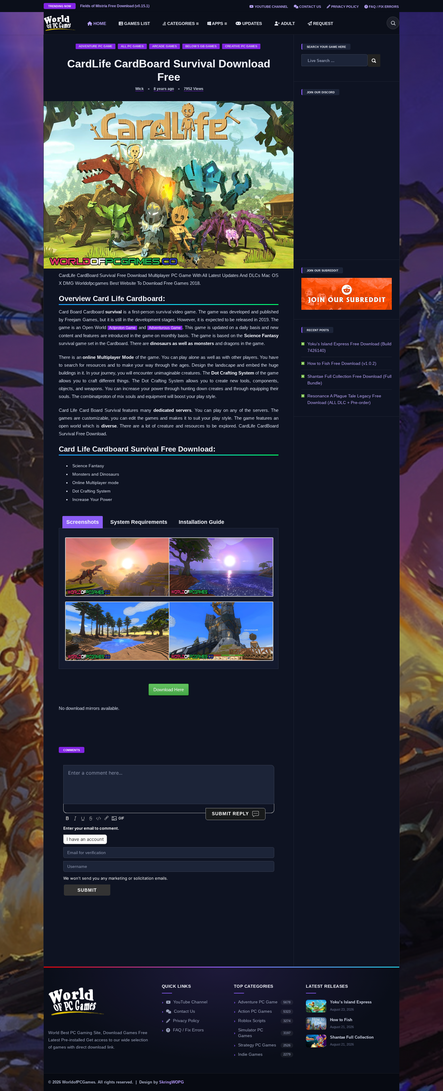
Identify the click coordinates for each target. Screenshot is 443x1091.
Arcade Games (164, 46)
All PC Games (132, 46)
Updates (251, 23)
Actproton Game (122, 328)
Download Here (168, 689)
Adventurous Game (165, 328)
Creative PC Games (241, 46)
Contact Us (309, 6)
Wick (139, 89)
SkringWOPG (171, 1082)
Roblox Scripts (264, 1020)
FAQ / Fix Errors (383, 6)
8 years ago (164, 89)
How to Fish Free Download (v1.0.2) (341, 363)
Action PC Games (264, 1011)
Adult (287, 23)
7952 (193, 89)
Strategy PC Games (264, 1045)
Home (99, 23)
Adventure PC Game (95, 46)
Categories (180, 23)
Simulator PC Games (264, 1033)
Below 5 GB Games (201, 46)
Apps (217, 23)
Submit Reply (230, 813)
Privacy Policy (344, 6)
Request (322, 23)
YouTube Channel (271, 6)
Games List (136, 23)
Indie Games (264, 1054)
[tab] (82, 522)
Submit (87, 890)
